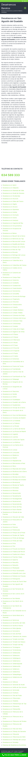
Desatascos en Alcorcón (10, 198)
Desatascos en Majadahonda (12, 460)
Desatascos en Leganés (10, 434)
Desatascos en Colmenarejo (12, 323)
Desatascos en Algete (10, 204)
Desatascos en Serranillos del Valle (14, 623)
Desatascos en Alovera (10, 207)
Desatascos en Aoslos (10, 217)
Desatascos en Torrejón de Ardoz (13, 639)
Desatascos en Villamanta (11, 706)
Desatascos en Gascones (11, 391)
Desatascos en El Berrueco (11, 340)
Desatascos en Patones (10, 527)
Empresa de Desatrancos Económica (14, 745)
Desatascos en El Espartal (11, 351)
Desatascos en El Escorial (11, 348)
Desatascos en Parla (9, 524)
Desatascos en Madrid (10, 458)
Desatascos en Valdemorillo (11, 666)
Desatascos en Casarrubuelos (12, 288)
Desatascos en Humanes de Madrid (14, 418)
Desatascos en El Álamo (10, 334)
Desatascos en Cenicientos (11, 291)
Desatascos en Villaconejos (11, 698)
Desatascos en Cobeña (10, 307)
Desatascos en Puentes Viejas (12, 557)
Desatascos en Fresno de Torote (13, 366)
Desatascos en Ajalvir (9, 185)
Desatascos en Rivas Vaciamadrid (13, 570)
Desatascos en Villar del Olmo (12, 729)
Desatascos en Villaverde (11, 734)
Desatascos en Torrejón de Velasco (14, 642)
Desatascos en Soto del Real (12, 634)
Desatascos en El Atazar (10, 337)
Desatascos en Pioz (9, 546)
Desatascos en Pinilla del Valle (12, 541)
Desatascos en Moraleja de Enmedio (14, 479)
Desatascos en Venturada (11, 690)
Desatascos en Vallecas (10, 682)
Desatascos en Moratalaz (11, 488)
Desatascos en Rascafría (10, 562)
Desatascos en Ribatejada (11, 568)
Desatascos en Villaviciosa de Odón (14, 737)
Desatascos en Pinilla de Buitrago (13, 538)
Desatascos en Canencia (11, 280)
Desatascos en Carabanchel (12, 285)
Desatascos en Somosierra (11, 631)
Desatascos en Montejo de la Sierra (14, 477)
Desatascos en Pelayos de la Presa (14, 532)
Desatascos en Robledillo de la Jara (14, 573)
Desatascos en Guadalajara (11, 399)
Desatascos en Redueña (10, 565)
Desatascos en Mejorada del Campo (14, 469)
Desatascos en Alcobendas (11, 196)
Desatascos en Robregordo (11, 579)
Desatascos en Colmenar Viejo (12, 321)
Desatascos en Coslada (10, 326)
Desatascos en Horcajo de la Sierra (14, 408)
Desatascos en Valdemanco (11, 661)
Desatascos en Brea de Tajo (12, 249)
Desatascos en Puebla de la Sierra (14, 554)
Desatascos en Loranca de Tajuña (13, 439)
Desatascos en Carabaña (11, 283)
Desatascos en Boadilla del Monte (13, 244)
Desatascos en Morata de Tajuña (13, 485)
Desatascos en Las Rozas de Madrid (14, 431)
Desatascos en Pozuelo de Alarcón (14, 549)
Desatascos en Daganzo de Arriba (13, 332)
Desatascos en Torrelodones (12, 650)
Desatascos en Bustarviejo (11, 258)
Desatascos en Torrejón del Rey (13, 644)
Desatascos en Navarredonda (12, 504)
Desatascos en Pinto (9, 543)
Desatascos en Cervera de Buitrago (14, 296)
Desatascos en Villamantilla (11, 709)
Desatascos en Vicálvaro (10, 693)
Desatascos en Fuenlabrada (11, 369)
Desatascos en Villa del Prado (12, 695)
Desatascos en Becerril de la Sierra (14, 236)
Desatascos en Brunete (10, 252)
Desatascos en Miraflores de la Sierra (15, 471)
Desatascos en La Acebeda (11, 420)
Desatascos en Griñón (10, 397)
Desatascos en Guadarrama (11, 405)
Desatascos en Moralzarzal (11, 482)
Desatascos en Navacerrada (12, 493)
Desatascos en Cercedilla (11, 294)
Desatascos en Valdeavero (11, 655)
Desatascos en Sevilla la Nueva (13, 625)
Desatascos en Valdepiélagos (12, 674)
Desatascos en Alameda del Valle (13, 190)
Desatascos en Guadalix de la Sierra (14, 402)
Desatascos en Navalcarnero (12, 501)
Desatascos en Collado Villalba (12, 313)
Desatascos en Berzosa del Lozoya (14, 241)
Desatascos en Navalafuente (12, 496)
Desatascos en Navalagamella (12, 498)
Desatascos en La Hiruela (11, 426)
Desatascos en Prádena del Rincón (14, 551)
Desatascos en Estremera (11, 359)
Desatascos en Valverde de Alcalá (13, 684)
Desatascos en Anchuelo (11, 215)
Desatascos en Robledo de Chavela (14, 576)
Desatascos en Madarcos (11, 455)
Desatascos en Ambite (10, 212)
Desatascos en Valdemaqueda (12, 663)
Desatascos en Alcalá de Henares (13, 193)
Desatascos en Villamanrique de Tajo (14, 703)
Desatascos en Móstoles (10, 490)
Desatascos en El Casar (10, 345)
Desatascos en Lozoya (10, 450)
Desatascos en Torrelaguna (11, 647)
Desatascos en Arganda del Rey (13, 223)
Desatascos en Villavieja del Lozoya (14, 739)
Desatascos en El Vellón (10, 356)
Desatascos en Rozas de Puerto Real (14, 581)
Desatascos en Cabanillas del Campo (14, 265)
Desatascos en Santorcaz (11, 620)
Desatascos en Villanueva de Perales (14, 721)
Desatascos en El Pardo (10, 353)
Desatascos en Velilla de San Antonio (15, 687)
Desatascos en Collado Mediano (13, 310)
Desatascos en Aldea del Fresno (13, 201)
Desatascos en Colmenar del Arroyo (14, 318)
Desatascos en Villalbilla (10, 701)
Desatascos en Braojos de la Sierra (14, 247)
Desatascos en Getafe (10, 394)
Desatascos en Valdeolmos (11, 672)
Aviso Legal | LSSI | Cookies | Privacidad (14, 751)
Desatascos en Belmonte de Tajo (13, 239)
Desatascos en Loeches (10, 437)
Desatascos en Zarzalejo (10, 742)
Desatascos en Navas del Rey (12, 507)
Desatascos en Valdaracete (11, 653)
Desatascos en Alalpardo (11, 188)
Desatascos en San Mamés (11, 598)
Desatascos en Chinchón (11, 302)
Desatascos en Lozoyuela (11, 452)
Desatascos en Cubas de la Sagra (13, 329)
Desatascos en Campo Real (11, 277)
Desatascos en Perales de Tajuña (13, 535)
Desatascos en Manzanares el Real (14, 463)
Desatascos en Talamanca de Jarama (14, 636)
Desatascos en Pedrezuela (11, 530)
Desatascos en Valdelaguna (11, 658)
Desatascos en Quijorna (10, 560)
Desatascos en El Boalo (10, 342)
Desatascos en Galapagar (11, 379)
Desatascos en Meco (9, 466)
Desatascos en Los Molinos (11, 442)
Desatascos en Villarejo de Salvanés (14, 731)
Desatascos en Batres (10, 233)
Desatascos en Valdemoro (11, 669)
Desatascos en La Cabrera (11, 423)
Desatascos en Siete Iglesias (12, 628)
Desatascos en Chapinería (11, 299)
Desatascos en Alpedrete (11, 209)
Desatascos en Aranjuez (10, 220)
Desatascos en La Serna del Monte (14, 429)
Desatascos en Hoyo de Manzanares (14, 415)
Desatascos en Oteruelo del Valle (13, 517)
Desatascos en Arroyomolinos (12, 226)
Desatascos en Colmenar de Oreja (14, 315)
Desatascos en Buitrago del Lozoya (14, 255)
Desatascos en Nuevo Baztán (12, 509)
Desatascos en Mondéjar (11, 474)
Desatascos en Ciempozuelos (12, 304)
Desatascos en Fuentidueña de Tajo (14, 376)
